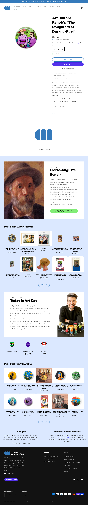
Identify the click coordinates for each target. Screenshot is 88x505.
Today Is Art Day (56, 34)
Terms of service (42, 501)
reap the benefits (64, 437)
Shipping (54, 39)
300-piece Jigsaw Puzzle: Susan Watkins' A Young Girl (60, 413)
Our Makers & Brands (70, 468)
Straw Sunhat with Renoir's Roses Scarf (44, 274)
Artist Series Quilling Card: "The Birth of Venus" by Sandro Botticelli (28, 250)
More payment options (68, 68)
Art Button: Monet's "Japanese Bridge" (76, 386)
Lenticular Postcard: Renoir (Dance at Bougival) (60, 249)
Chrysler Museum (69, 456)
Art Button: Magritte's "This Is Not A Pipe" (28, 412)
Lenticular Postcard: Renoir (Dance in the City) (12, 274)
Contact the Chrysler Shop (72, 462)
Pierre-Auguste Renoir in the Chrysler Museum (64, 211)
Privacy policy (33, 501)
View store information (61, 78)
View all (44, 285)
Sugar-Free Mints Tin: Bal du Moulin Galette (12, 249)
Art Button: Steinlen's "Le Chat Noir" (12, 386)
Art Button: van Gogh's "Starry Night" (28, 386)
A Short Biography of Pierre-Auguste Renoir (75, 274)
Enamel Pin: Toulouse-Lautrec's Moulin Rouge (44, 412)
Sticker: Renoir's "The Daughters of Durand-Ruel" (60, 275)
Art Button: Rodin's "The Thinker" (12, 412)
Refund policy (24, 501)
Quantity (54, 46)
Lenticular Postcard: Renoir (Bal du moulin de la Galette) (76, 250)
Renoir (44, 248)
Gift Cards (67, 465)
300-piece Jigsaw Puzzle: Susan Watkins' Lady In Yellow (44, 387)
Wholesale (67, 471)
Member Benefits (69, 459)
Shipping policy (51, 501)
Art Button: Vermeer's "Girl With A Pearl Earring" (60, 386)
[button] (18, 6)
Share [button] (56, 113)
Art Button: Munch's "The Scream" (75, 412)
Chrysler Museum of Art (13, 501)
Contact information (62, 501)
